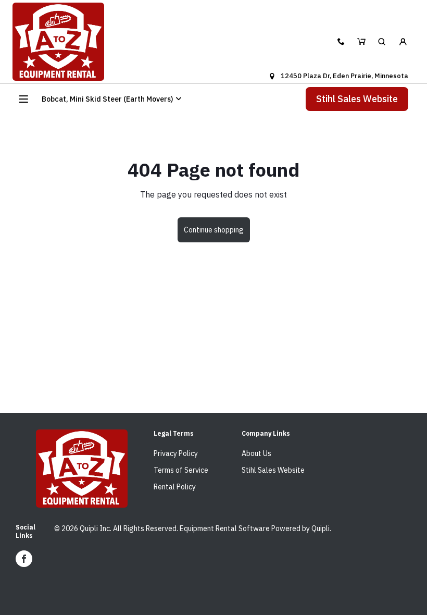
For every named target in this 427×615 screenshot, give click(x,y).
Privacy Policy (176, 453)
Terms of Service (181, 470)
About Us (256, 453)
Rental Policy (175, 486)
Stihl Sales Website (357, 99)
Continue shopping (214, 230)
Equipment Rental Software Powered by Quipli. (255, 528)
